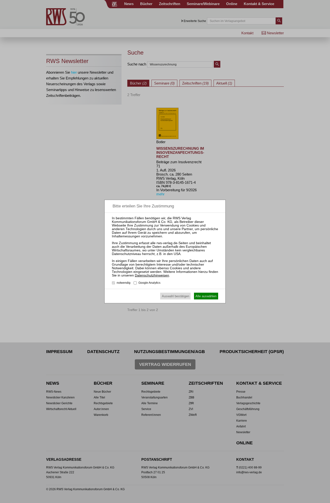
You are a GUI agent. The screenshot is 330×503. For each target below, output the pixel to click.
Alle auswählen (205, 296)
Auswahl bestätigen (175, 296)
